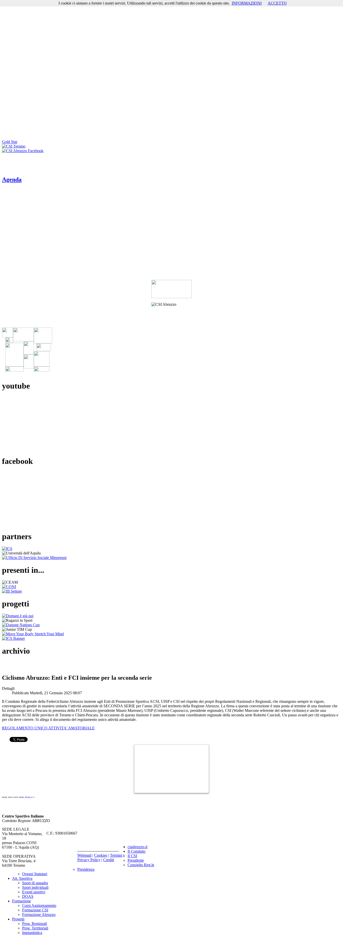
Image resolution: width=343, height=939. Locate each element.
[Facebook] (22, 151)
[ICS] (7, 548)
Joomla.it (29, 797)
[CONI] (9, 587)
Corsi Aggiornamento (39, 905)
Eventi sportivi (33, 892)
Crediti (108, 860)
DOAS (27, 896)
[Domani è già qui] (17, 616)
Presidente (136, 860)
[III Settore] (12, 591)
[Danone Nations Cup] (21, 625)
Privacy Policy (88, 860)
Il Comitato (136, 851)
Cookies (100, 855)
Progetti (18, 919)
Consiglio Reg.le (141, 865)
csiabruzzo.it (137, 847)
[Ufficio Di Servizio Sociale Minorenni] (34, 557)
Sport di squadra (35, 883)
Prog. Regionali (34, 923)
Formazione (21, 901)
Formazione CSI (35, 910)
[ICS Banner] (13, 638)
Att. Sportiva (22, 878)
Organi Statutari (34, 874)
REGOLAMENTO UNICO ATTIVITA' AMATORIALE (48, 728)
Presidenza (85, 869)
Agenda (12, 179)
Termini (116, 855)
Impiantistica (32, 932)
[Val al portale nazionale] (171, 289)
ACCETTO (277, 3)
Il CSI (132, 856)
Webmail (84, 855)
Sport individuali (35, 887)
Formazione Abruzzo (38, 914)
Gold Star (9, 142)
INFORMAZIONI (247, 3)
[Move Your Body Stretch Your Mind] (33, 634)
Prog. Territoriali (35, 928)
